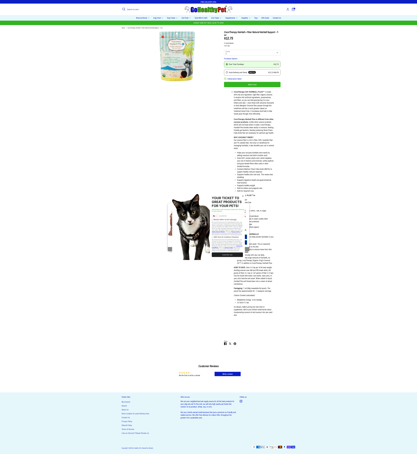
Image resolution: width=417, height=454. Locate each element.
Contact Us (277, 18)
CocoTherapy (230, 43)
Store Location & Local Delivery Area (135, 413)
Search (124, 405)
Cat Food (185, 18)
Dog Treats (171, 18)
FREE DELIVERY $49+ (208, 2)
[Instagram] (241, 401)
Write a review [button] (228, 374)
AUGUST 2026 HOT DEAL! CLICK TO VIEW (209, 23)
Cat (229, 46)
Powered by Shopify (147, 448)
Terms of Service (128, 429)
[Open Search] (124, 9)
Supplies (244, 18)
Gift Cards (265, 18)
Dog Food (157, 18)
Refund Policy (127, 425)
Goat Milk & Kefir (201, 18)
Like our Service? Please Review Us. (135, 433)
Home (123, 28)
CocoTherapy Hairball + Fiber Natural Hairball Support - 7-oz (145, 28)
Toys (256, 18)
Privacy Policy (127, 421)
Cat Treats (215, 18)
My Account (126, 401)
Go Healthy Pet (136, 448)
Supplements (230, 18)
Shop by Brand (141, 18)
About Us (125, 409)
